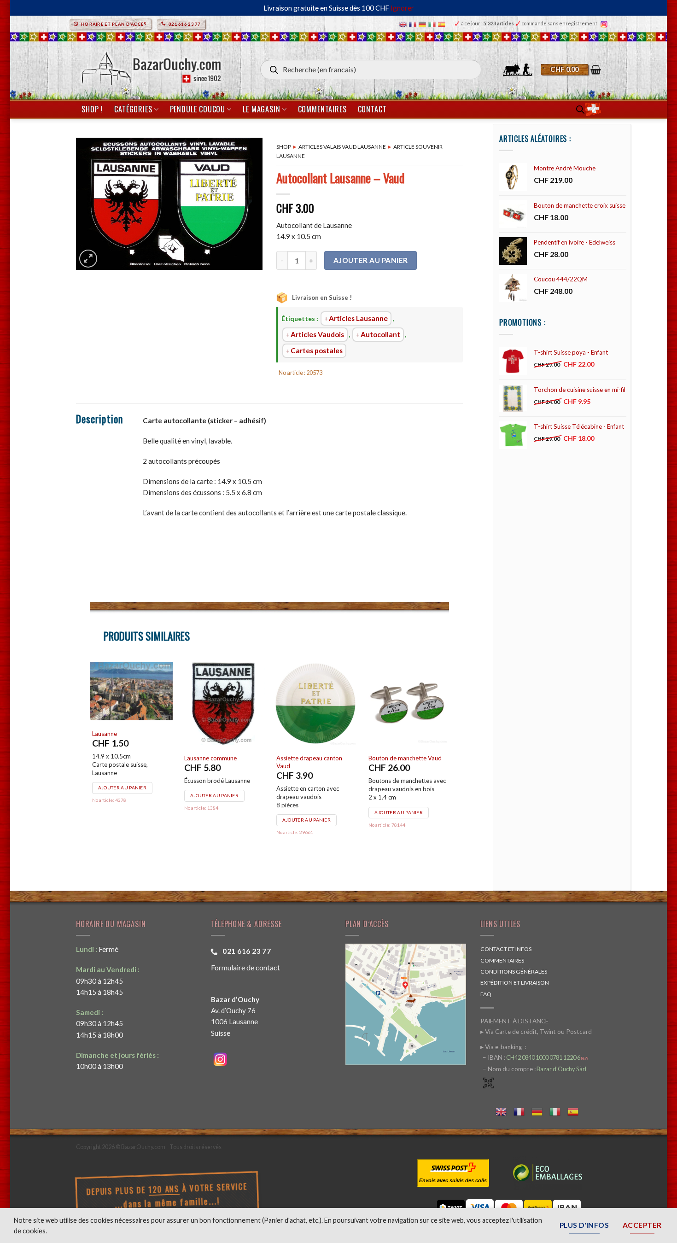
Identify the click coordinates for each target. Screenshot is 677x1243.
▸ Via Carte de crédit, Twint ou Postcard (536, 1031)
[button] (571, 69)
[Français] (414, 24)
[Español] (443, 24)
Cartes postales (317, 350)
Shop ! (92, 109)
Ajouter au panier (370, 260)
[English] (404, 24)
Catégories (133, 109)
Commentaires (322, 109)
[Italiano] (433, 24)
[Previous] (90, 761)
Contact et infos (505, 948)
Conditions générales (513, 971)
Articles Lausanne (358, 318)
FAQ (485, 994)
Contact (372, 109)
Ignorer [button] (402, 8)
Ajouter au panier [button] (122, 771)
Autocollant (380, 334)
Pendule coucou (197, 109)
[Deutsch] (423, 24)
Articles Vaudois (317, 334)
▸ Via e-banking (501, 1046)
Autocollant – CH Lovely (400, 733)
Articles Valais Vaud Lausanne (342, 146)
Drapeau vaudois (299, 759)
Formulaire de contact (245, 967)
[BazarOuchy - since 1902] (150, 65)
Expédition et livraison (514, 982)
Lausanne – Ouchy (116, 716)
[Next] (448, 761)
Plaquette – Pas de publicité (221, 758)
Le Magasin (261, 109)
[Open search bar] (580, 109)
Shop (283, 146)
